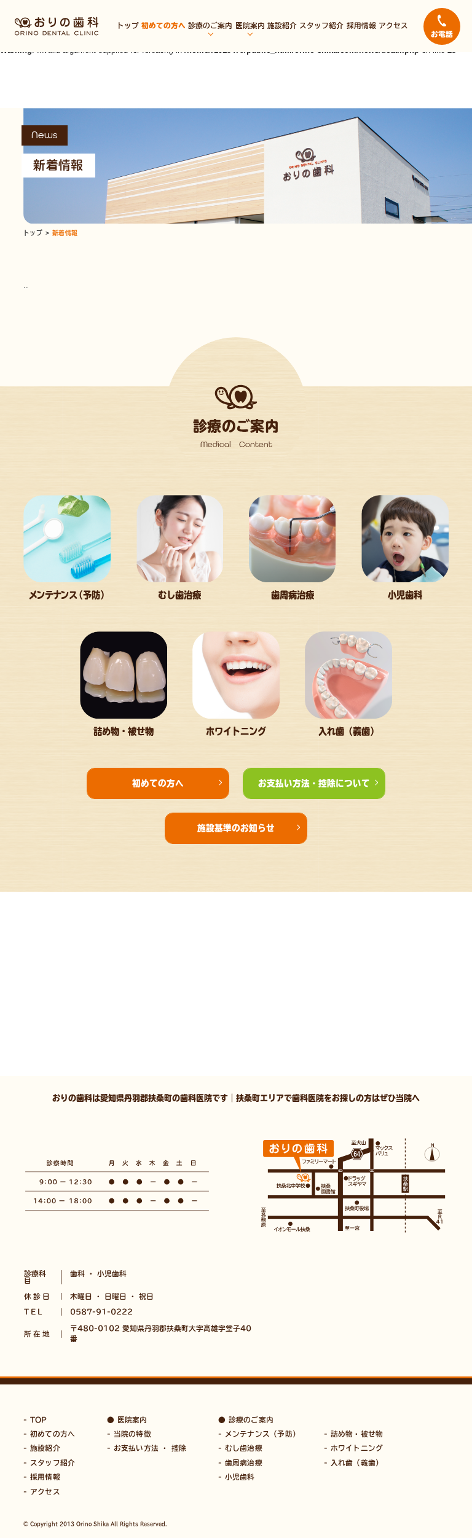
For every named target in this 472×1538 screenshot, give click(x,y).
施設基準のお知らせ (236, 828)
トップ (128, 25)
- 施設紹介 (41, 1448)
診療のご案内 (210, 25)
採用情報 (361, 25)
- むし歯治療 (240, 1448)
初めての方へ (163, 25)
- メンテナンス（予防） (259, 1434)
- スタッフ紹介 (49, 1462)
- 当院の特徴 (129, 1434)
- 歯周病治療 (240, 1462)
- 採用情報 (41, 1477)
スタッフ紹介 (321, 25)
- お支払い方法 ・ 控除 (146, 1448)
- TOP (35, 1419)
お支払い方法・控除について (314, 783)
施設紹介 (282, 25)
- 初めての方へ (49, 1434)
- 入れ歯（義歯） (353, 1462)
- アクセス (41, 1491)
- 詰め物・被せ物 (353, 1434)
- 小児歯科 (236, 1477)
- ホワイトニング (353, 1448)
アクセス (393, 25)
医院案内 (250, 25)
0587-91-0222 (101, 1311)
